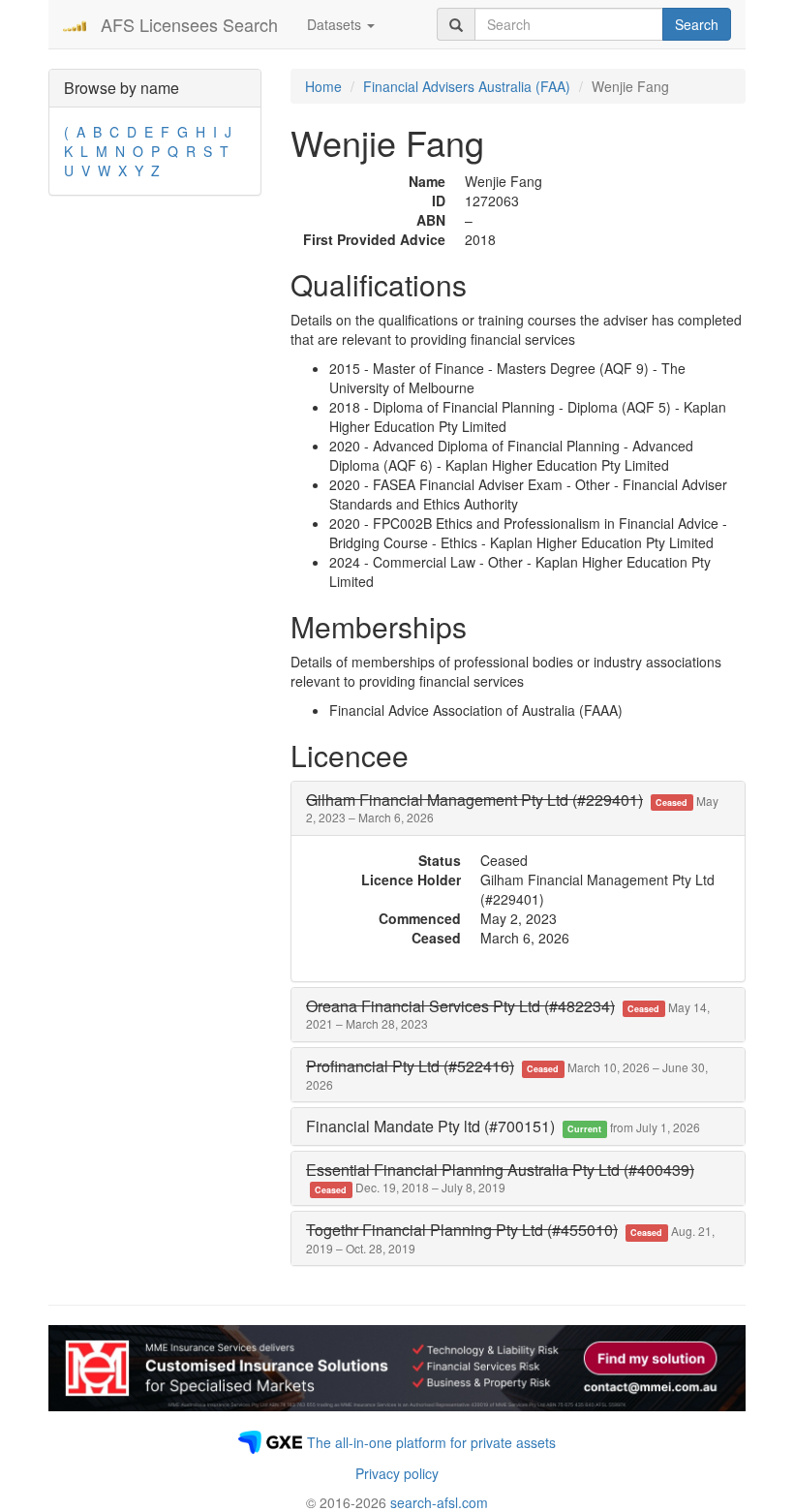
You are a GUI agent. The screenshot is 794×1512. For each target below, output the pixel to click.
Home (323, 86)
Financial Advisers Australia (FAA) (466, 86)
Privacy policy (397, 1473)
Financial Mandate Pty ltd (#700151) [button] (503, 1126)
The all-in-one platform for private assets (431, 1442)
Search (696, 24)
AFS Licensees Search (189, 24)
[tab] (518, 808)
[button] (512, 808)
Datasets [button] (336, 24)
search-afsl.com (439, 1502)
